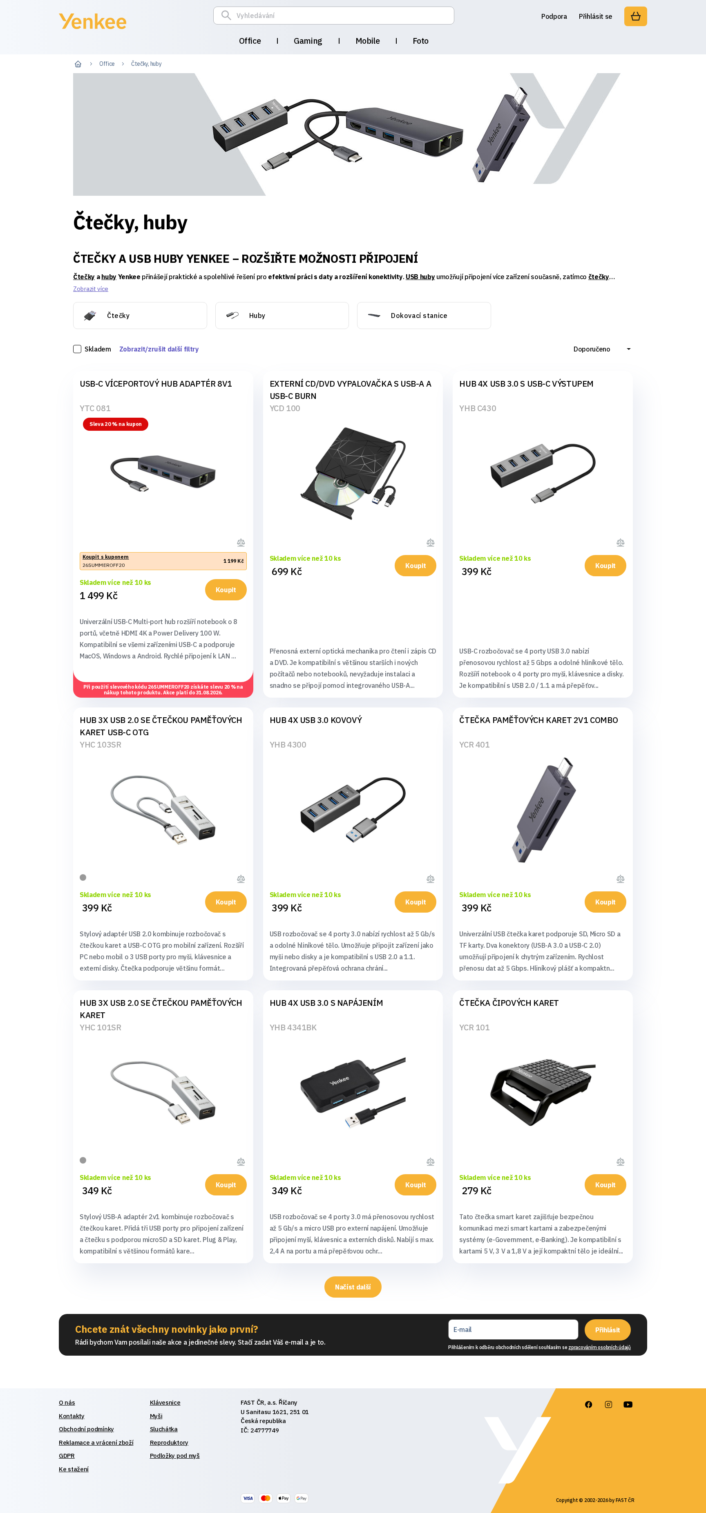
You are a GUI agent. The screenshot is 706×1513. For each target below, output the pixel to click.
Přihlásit (607, 1330)
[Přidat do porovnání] (242, 541)
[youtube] (628, 1404)
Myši (156, 1416)
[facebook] (588, 1404)
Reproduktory (169, 1442)
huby (108, 277)
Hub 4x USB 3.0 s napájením (326, 1002)
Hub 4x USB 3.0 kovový (316, 719)
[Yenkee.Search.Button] (228, 16)
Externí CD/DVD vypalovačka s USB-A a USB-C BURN (350, 389)
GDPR (67, 1455)
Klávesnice (165, 1402)
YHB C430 (477, 408)
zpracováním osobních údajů (599, 1347)
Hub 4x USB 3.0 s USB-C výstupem (526, 383)
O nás (67, 1402)
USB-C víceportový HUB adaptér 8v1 (156, 383)
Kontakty (72, 1416)
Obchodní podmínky (86, 1429)
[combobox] (602, 349)
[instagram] (608, 1404)
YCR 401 (474, 744)
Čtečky (84, 277)
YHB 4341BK (293, 1027)
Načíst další (353, 1287)
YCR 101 (474, 1027)
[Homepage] (92, 30)
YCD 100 (285, 408)
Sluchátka (164, 1429)
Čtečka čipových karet (509, 1002)
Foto (420, 40)
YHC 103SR (100, 744)
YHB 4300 (288, 744)
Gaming (308, 40)
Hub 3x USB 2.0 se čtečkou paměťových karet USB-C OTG (161, 726)
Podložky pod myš (175, 1455)
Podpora (554, 16)
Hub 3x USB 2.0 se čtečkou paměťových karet (161, 1009)
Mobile (367, 40)
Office (250, 40)
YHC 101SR (100, 1027)
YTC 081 (95, 408)
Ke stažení (74, 1469)
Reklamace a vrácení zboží (96, 1442)
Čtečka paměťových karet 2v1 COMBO (538, 719)
